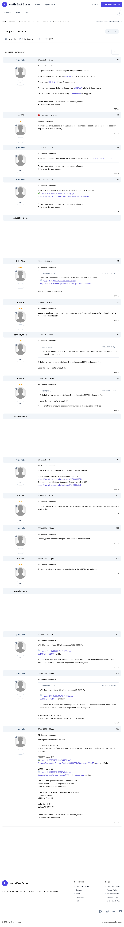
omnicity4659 (20, 334)
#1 (118, 60)
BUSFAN (20, 495)
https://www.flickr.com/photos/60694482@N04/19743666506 (63, 196)
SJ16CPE (41, 654)
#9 (118, 460)
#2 (118, 115)
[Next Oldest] (108, 31)
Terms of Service (113, 894)
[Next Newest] (115, 31)
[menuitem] (38, 4)
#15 (117, 729)
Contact (79, 890)
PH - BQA (20, 261)
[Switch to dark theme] (119, 12)
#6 (118, 302)
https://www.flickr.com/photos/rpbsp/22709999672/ (60, 479)
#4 (118, 180)
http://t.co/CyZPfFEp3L (103, 158)
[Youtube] (120, 911)
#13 (117, 634)
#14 (117, 673)
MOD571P (51, 654)
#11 (117, 528)
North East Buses (19, 883)
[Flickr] (113, 911)
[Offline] (16, 68)
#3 (118, 147)
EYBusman (79, 775)
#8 (118, 378)
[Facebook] (100, 911)
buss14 (20, 302)
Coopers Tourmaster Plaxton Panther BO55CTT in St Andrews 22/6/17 (66, 763)
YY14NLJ (67, 76)
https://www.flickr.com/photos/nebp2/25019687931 (59, 485)
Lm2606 (20, 115)
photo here (76, 93)
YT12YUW (78, 88)
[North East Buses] (4, 4)
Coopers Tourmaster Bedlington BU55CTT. (55, 775)
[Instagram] (107, 911)
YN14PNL (52, 82)
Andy (98, 763)
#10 (117, 496)
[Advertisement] (62, 239)
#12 (117, 558)
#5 (118, 261)
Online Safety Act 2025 (114, 901)
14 (41, 39)
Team (78, 894)
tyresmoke (12, 39)
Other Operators (28, 39)
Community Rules (113, 886)
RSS (77, 901)
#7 (118, 335)
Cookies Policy (112, 897)
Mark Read (80, 897)
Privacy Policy (112, 890)
